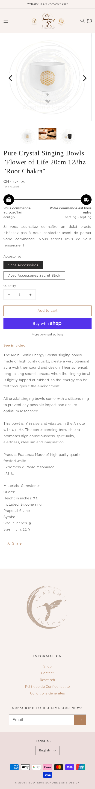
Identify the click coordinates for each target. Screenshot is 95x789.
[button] (6, 21)
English (44, 750)
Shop (47, 666)
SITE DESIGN (70, 782)
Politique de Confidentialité (47, 686)
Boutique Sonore (43, 782)
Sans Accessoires (23, 265)
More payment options (47, 334)
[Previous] (11, 78)
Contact (47, 673)
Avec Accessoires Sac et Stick (34, 275)
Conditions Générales (47, 693)
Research (47, 680)
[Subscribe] (80, 720)
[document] (47, 78)
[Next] (84, 78)
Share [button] (17, 543)
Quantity (9, 286)
